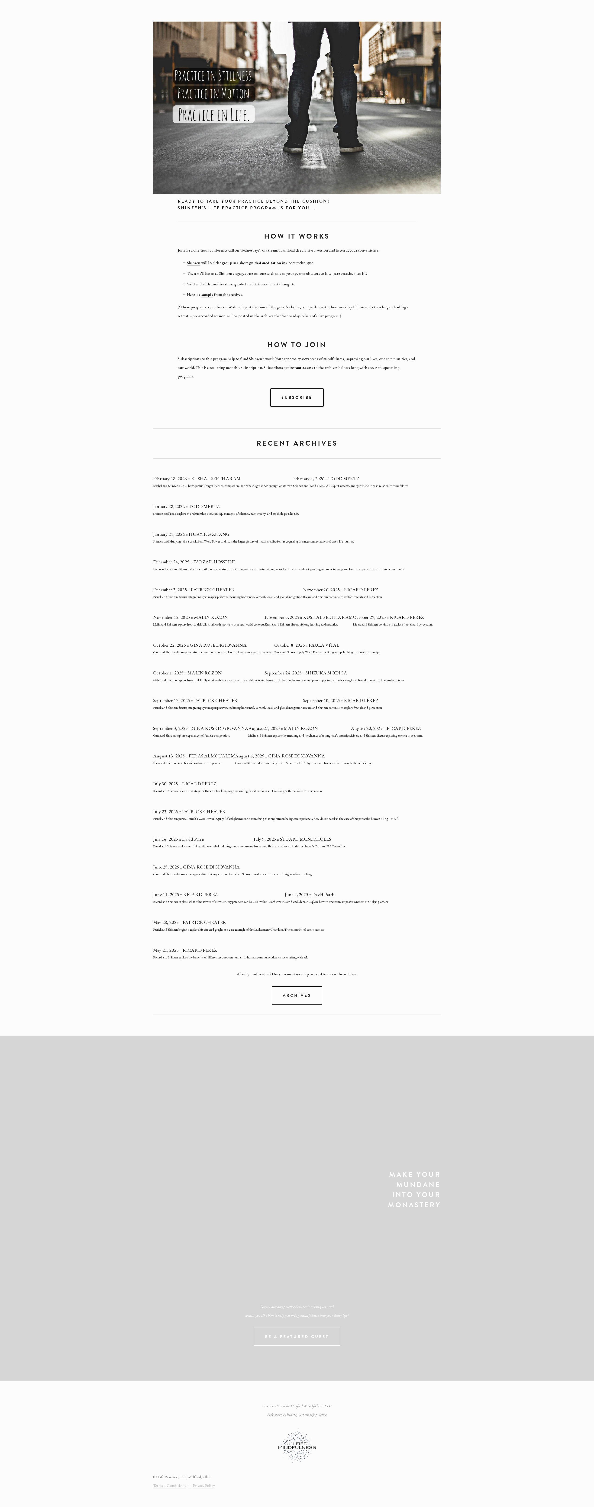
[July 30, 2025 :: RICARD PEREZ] (238, 775)
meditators (311, 273)
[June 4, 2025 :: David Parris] (336, 886)
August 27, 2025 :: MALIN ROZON (283, 728)
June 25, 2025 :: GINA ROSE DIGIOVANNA (196, 867)
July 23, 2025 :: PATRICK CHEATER (189, 811)
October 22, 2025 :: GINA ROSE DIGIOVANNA (200, 645)
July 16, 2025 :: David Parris (178, 839)
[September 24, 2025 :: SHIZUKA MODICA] (335, 665)
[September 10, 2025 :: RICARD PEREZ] (343, 692)
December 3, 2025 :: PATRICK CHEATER (194, 590)
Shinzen (193, 262)
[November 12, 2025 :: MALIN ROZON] (209, 609)
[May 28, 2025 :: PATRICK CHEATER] (239, 914)
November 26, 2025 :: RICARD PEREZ (340, 590)
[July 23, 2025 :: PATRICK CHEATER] (275, 803)
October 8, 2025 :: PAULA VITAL (306, 645)
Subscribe (297, 397)
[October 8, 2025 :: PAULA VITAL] (327, 637)
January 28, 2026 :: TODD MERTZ (186, 506)
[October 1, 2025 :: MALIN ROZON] (209, 665)
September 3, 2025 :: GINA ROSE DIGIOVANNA (200, 728)
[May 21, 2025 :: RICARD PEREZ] (230, 942)
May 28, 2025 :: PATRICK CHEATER (189, 922)
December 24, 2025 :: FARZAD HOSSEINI (194, 562)
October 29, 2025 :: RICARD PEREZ (388, 617)
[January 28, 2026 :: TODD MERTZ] (226, 498)
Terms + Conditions (169, 1485)
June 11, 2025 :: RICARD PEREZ (185, 894)
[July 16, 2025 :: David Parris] (203, 831)
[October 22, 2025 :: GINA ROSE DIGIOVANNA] (213, 637)
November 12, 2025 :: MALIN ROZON (190, 617)
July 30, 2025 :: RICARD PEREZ (184, 784)
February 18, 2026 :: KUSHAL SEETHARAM (197, 479)
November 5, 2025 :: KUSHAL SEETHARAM (309, 617)
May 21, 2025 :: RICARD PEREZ (185, 950)
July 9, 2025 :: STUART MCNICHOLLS (292, 839)
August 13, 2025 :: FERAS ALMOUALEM (194, 756)
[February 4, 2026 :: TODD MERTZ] (351, 470)
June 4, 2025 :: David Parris (310, 894)
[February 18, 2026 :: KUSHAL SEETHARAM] (223, 470)
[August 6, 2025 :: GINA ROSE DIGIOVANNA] (304, 748)
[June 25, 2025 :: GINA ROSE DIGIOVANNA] (233, 859)
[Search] (183, 10)
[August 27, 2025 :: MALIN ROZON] (299, 720)
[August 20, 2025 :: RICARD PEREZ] (387, 720)
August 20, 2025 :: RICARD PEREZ (386, 728)
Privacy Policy (204, 1485)
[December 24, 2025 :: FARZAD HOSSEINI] (278, 554)
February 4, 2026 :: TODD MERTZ (326, 479)
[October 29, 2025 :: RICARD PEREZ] (393, 609)
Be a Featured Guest (297, 1337)
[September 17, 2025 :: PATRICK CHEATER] (228, 692)
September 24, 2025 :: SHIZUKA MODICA (306, 673)
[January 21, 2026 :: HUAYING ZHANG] (253, 526)
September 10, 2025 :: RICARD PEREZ (340, 700)
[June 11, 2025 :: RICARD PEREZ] (219, 886)
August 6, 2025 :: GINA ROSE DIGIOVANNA (280, 756)
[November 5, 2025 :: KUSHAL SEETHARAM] (309, 609)
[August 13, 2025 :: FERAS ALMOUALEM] (194, 748)
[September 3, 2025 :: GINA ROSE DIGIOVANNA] (200, 720)
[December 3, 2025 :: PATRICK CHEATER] (228, 581)
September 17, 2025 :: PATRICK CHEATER (195, 700)
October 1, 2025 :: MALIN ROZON (187, 673)
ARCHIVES (297, 995)
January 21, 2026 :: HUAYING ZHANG (191, 534)
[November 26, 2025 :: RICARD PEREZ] (343, 581)
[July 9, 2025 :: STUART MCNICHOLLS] (300, 831)
